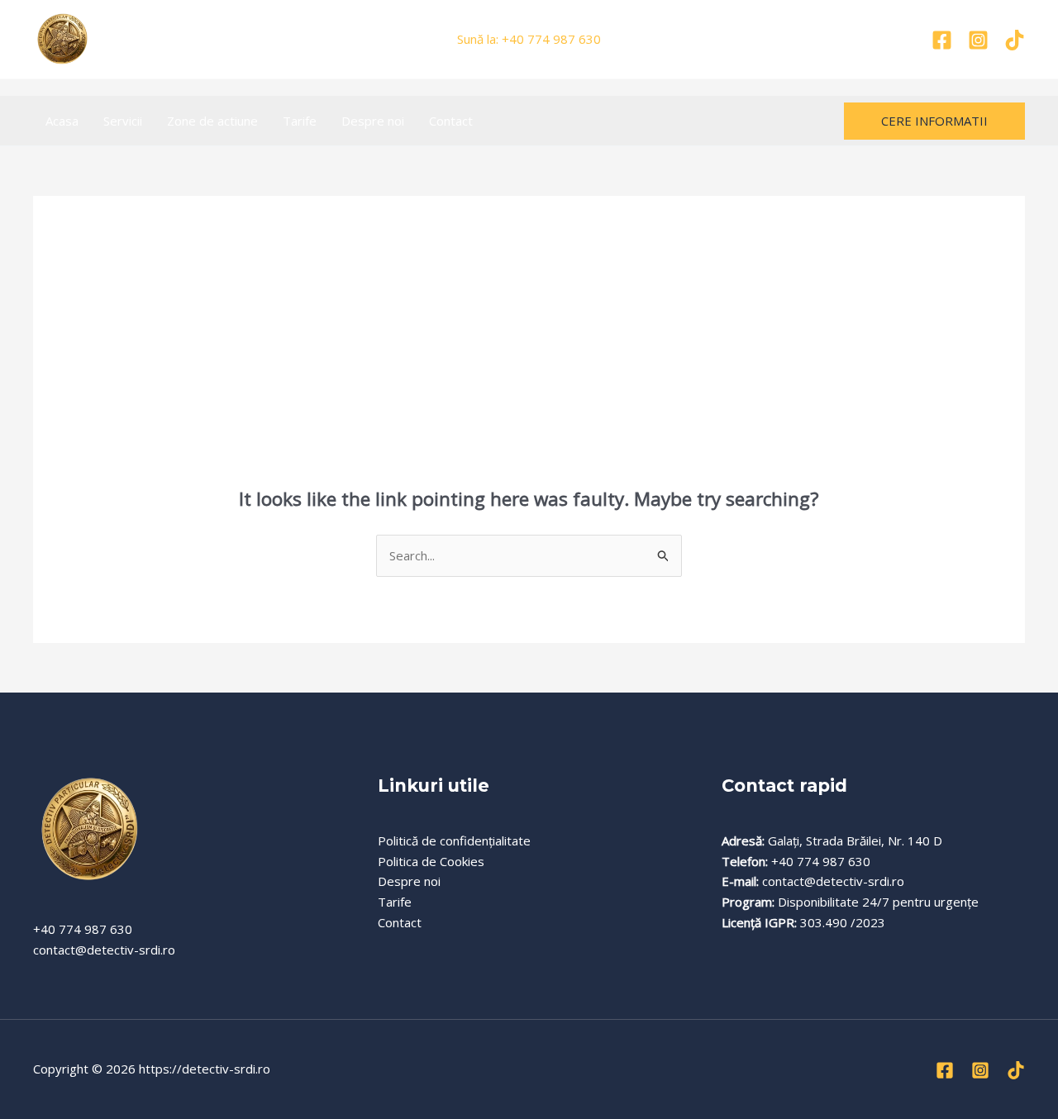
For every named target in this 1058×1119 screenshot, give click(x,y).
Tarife (300, 120)
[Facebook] (942, 40)
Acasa (62, 120)
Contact (451, 120)
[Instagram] (978, 40)
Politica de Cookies (431, 861)
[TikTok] (1014, 40)
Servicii (122, 120)
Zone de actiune (212, 120)
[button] (934, 121)
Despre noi (372, 120)
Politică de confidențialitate (454, 840)
